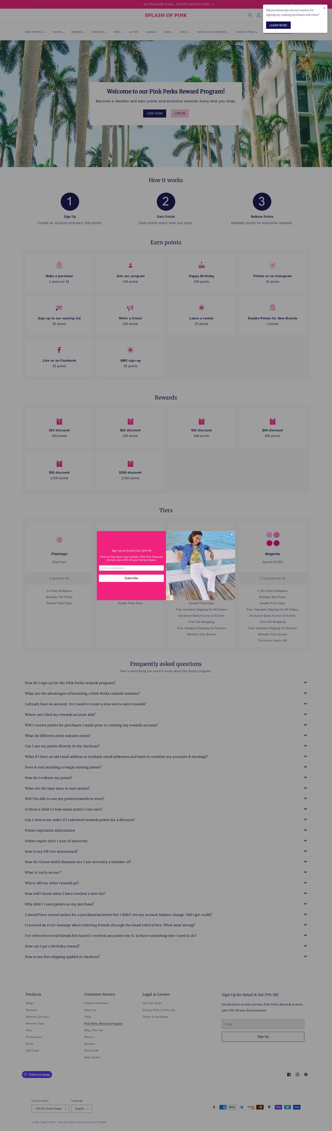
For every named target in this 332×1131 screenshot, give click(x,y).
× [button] (324, 8)
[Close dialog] (232, 534)
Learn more (278, 25)
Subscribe (131, 578)
